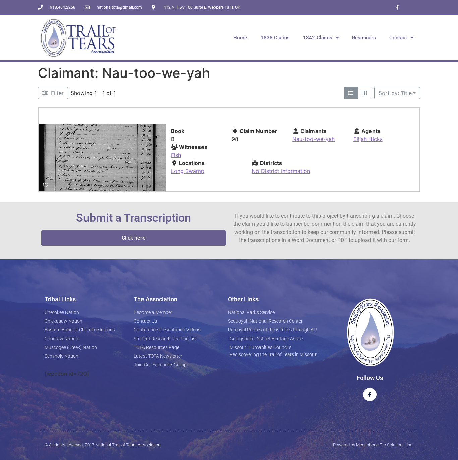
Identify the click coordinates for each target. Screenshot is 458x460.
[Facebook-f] (397, 7)
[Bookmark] (46, 184)
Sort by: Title (395, 93)
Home (240, 38)
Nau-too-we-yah (313, 139)
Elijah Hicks (368, 139)
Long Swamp (187, 171)
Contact (398, 38)
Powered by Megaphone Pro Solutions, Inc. (373, 444)
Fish (176, 155)
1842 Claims (317, 38)
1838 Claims (275, 38)
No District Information (281, 171)
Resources (364, 38)
